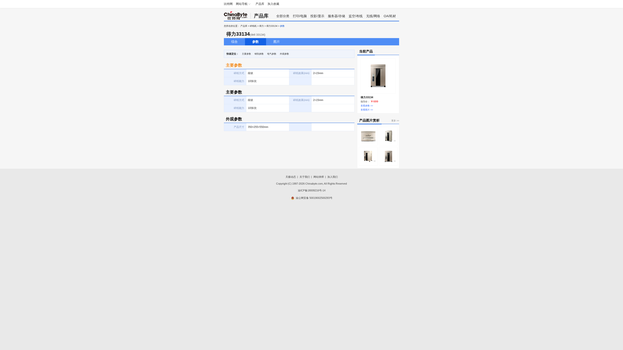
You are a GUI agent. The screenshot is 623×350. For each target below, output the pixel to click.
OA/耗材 (390, 16)
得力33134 (271, 26)
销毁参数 (259, 53)
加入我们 (332, 176)
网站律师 (318, 176)
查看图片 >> (367, 109)
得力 (261, 26)
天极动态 (291, 176)
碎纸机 (253, 26)
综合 (234, 41)
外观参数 (284, 53)
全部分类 (282, 16)
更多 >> (395, 120)
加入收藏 (273, 4)
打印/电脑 (300, 16)
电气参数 (271, 53)
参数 (255, 41)
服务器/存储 (336, 16)
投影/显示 (317, 16)
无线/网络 (373, 16)
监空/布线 (356, 16)
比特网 (228, 4)
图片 (276, 41)
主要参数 (246, 53)
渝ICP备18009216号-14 (311, 190)
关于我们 (304, 176)
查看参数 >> (367, 105)
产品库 (260, 4)
